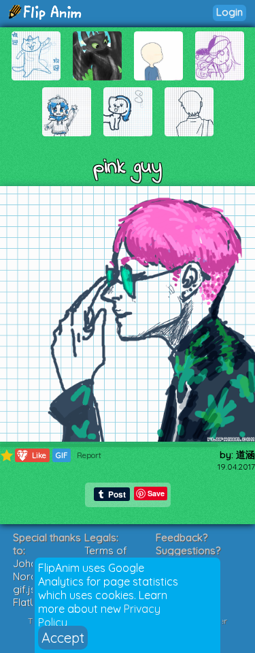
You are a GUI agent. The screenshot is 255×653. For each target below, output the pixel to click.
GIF (61, 455)
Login (229, 11)
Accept (62, 637)
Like (32, 455)
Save (156, 493)
